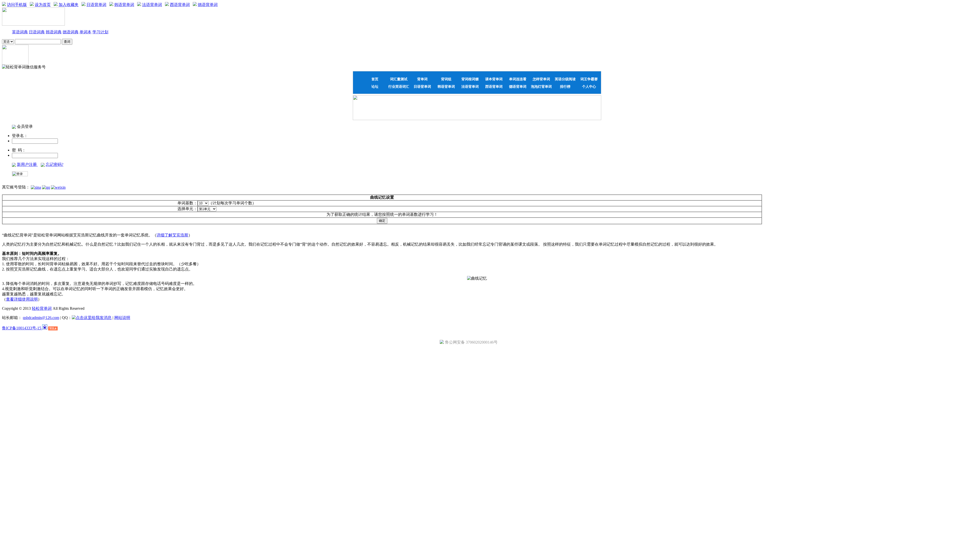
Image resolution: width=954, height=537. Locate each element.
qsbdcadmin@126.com (41, 317)
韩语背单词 (124, 4)
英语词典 (20, 32)
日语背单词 (96, 4)
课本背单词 (494, 79)
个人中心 (589, 87)
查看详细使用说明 (22, 299)
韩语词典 (54, 32)
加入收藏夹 (69, 4)
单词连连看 (517, 79)
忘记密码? (54, 164)
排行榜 (565, 87)
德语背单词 (208, 4)
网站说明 (122, 317)
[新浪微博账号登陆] (36, 187)
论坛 (374, 87)
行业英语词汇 (398, 87)
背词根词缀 (470, 79)
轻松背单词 (42, 308)
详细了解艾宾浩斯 (172, 235)
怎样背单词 (541, 79)
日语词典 (37, 32)
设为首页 (43, 4)
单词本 (85, 32)
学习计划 (100, 32)
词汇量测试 (398, 79)
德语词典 (71, 32)
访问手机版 (17, 4)
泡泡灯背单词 (541, 87)
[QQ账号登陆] (46, 187)
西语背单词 (180, 4)
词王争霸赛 (589, 79)
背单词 (422, 79)
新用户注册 (27, 164)
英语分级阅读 (565, 79)
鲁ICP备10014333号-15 (22, 328)
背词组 (446, 79)
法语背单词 (152, 4)
